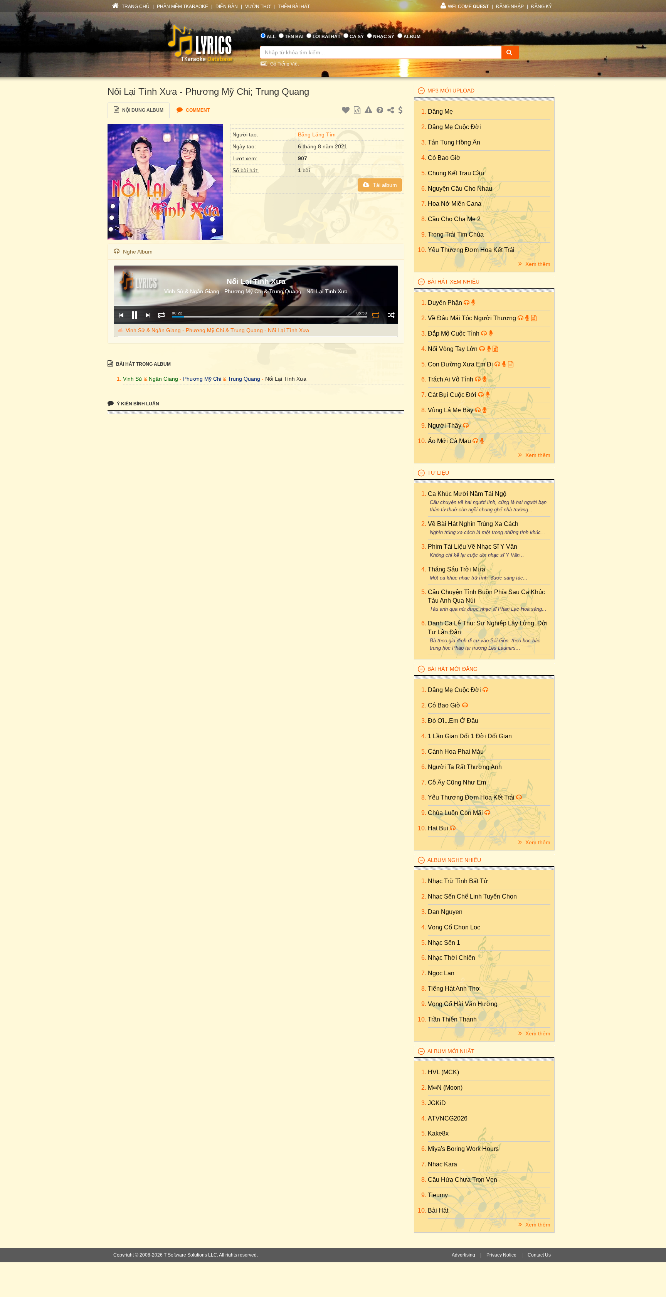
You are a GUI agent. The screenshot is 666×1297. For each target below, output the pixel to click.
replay (161, 315)
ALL (271, 36)
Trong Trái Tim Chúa (456, 234)
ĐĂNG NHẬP (510, 6)
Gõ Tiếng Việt (284, 64)
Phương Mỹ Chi (202, 379)
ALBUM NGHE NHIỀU (454, 860)
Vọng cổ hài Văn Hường (463, 1004)
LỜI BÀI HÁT (326, 36)
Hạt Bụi (439, 828)
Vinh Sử (132, 379)
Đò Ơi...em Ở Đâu (453, 720)
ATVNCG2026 (448, 1118)
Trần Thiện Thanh (452, 1019)
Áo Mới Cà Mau (450, 441)
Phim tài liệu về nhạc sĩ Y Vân (472, 546)
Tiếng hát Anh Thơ (454, 988)
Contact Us (539, 1255)
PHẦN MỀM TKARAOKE (182, 6)
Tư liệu (438, 473)
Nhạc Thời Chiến (451, 957)
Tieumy (438, 1195)
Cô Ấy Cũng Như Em (457, 782)
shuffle (391, 315)
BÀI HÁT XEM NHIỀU (453, 282)
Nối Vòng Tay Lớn (453, 349)
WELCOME (468, 6)
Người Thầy (445, 425)
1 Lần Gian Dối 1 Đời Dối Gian (470, 736)
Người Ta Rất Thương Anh (465, 767)
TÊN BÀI (294, 36)
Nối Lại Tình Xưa (285, 379)
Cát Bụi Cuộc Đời (453, 394)
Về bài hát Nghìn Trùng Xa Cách (473, 524)
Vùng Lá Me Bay (451, 410)
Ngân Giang (163, 379)
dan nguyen (445, 912)
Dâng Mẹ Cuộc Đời (454, 127)
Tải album (384, 185)
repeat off (375, 315)
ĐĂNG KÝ (541, 6)
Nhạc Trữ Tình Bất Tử (458, 881)
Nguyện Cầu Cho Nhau (460, 188)
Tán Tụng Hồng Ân (454, 142)
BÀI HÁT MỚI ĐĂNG (452, 669)
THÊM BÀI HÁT (294, 6)
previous (121, 315)
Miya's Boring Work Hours (463, 1149)
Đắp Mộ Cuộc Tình (454, 333)
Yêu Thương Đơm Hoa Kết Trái (471, 250)
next (148, 315)
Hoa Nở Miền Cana (454, 203)
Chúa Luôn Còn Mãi (456, 813)
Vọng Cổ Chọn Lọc (454, 927)
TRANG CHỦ (135, 6)
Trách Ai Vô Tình (451, 379)
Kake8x (438, 1133)
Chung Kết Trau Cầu (456, 173)
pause (134, 315)
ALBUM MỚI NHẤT (450, 1051)
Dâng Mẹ (440, 111)
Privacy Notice (501, 1255)
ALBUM (412, 36)
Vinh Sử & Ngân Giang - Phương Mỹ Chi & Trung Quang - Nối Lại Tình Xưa (217, 330)
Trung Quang (244, 379)
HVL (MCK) (443, 1072)
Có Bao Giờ (444, 158)
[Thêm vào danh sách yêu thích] (347, 111)
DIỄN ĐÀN (226, 6)
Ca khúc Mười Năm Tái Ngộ (467, 494)
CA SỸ (357, 36)
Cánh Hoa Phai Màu (456, 751)
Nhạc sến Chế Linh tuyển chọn (472, 896)
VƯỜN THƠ (258, 6)
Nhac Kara (442, 1164)
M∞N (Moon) (445, 1087)
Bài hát (438, 1210)
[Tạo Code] (358, 111)
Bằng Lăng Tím (317, 134)
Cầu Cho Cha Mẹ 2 (454, 219)
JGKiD (437, 1103)
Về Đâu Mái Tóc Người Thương (473, 318)
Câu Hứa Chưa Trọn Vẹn (462, 1179)
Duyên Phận (446, 302)
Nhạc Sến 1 (444, 942)
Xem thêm (537, 264)
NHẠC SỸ (383, 36)
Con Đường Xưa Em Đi (461, 364)
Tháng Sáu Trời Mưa (456, 569)
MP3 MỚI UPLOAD (450, 90)
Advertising (463, 1255)
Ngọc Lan (441, 973)
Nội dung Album (142, 110)
